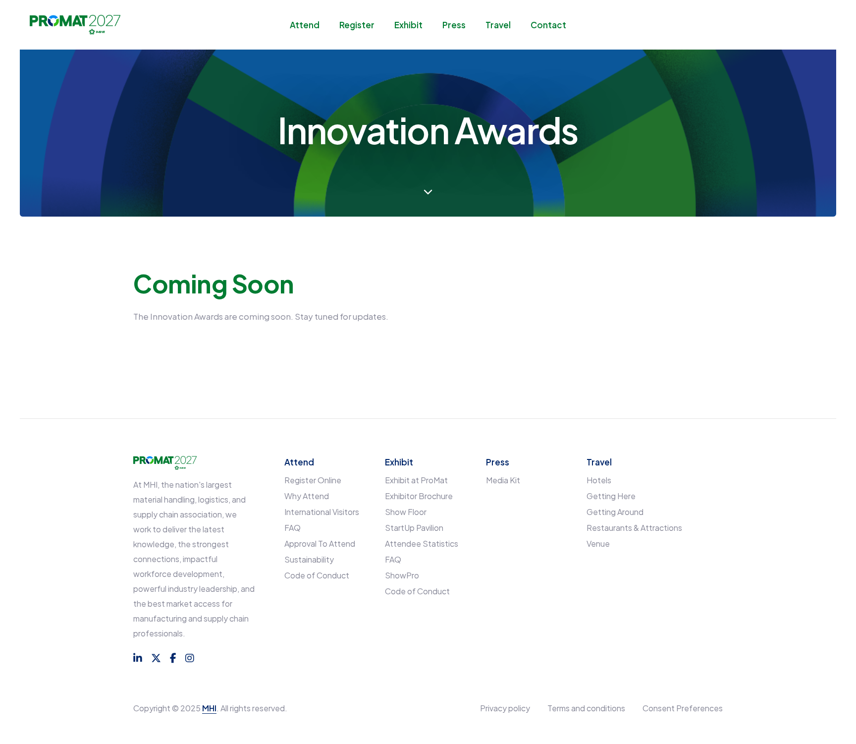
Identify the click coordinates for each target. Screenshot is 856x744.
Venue (598, 543)
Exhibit (408, 24)
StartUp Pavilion (414, 527)
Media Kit (503, 480)
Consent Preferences (682, 708)
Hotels (599, 480)
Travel (498, 24)
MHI (209, 708)
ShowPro (402, 575)
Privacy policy (505, 708)
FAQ (292, 527)
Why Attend (306, 496)
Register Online (312, 480)
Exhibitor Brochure (419, 496)
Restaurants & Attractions (634, 527)
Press (454, 24)
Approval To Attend (319, 543)
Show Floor (406, 512)
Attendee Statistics (421, 543)
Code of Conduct (316, 575)
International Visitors (321, 512)
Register (356, 24)
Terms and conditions (586, 708)
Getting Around (615, 512)
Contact (548, 24)
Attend (305, 24)
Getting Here (611, 496)
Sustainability (309, 559)
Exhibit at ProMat (416, 480)
